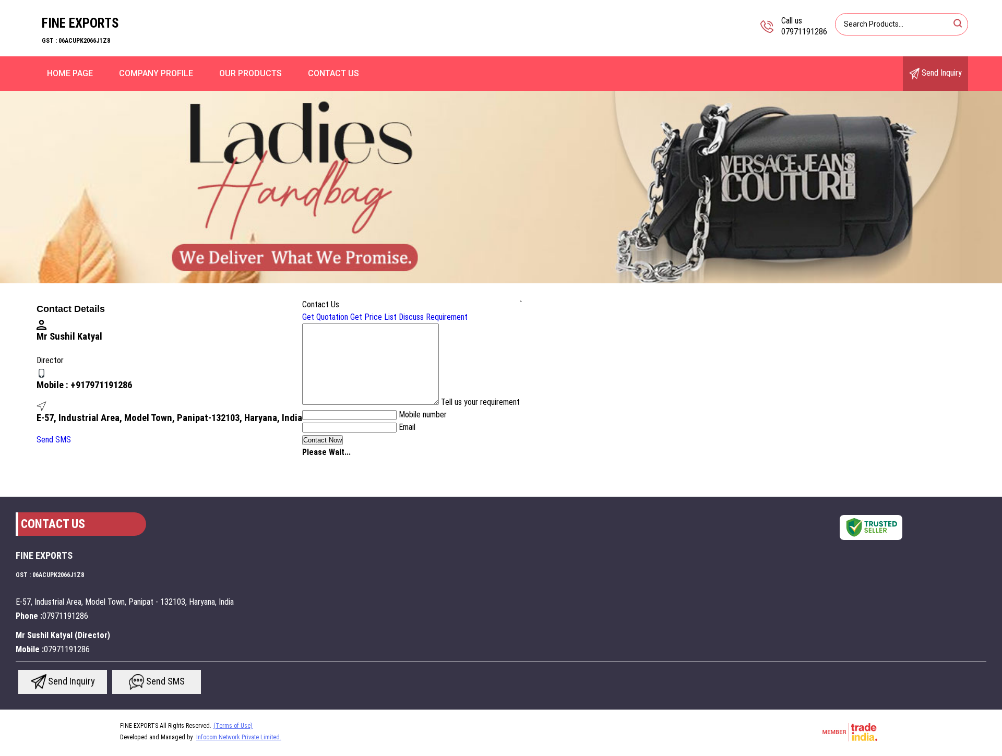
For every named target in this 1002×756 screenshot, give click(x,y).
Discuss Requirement (433, 317)
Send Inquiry (941, 73)
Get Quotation (325, 317)
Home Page (70, 73)
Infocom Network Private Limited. (238, 737)
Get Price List (373, 317)
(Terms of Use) (233, 725)
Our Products (250, 73)
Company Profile (156, 73)
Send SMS (54, 440)
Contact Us (333, 73)
